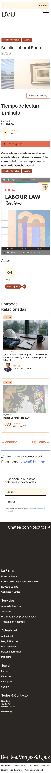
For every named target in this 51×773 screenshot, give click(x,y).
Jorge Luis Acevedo (22, 368)
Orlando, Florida (8, 706)
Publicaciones (8, 646)
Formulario (5, 765)
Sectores (6, 611)
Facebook (6, 676)
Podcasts (6, 656)
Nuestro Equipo (9, 586)
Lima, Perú (5, 701)
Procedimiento (19, 765)
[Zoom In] (28, 179)
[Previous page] (4, 179)
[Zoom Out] (24, 179)
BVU (13, 133)
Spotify (5, 686)
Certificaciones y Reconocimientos (20, 581)
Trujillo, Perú (6, 704)
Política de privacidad (34, 770)
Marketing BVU (20, 426)
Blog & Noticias (9, 641)
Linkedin (5, 671)
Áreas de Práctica (11, 606)
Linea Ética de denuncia (11, 770)
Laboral (27, 40)
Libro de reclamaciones (39, 765)
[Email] (24, 286)
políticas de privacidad (37, 509)
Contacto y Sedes (10, 591)
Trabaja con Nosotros (13, 621)
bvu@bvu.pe (33, 461)
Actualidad (7, 636)
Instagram (7, 681)
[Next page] (8, 179)
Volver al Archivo (38, 95)
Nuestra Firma (9, 576)
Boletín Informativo (11, 40)
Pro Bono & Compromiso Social (18, 616)
